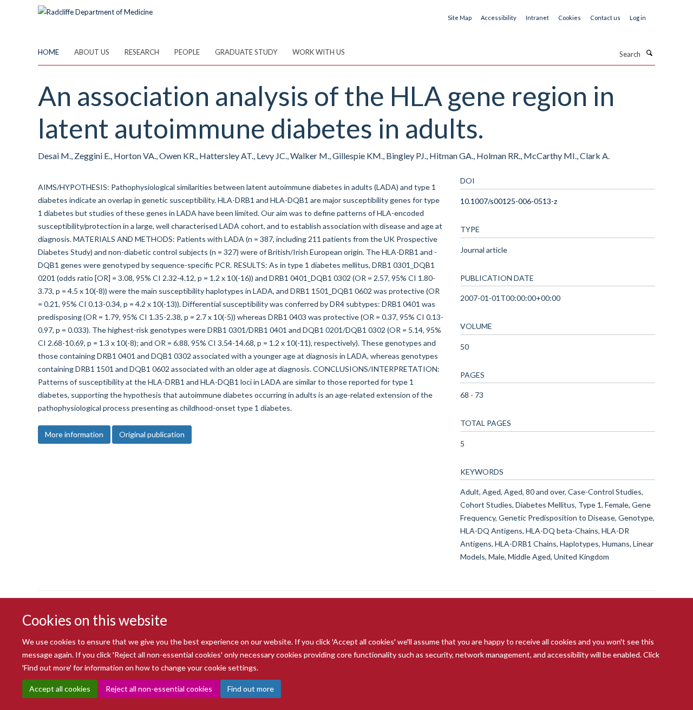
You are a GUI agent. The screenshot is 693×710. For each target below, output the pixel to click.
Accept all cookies (59, 688)
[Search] (649, 53)
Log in (638, 17)
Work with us (318, 52)
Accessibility (499, 17)
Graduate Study (246, 52)
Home (48, 52)
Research (142, 52)
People (187, 52)
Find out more (250, 688)
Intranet (537, 17)
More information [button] (74, 434)
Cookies (569, 17)
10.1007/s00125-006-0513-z (508, 201)
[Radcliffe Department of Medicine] (95, 8)
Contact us (605, 17)
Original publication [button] (152, 434)
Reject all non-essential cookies (159, 688)
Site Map (460, 17)
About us (91, 52)
